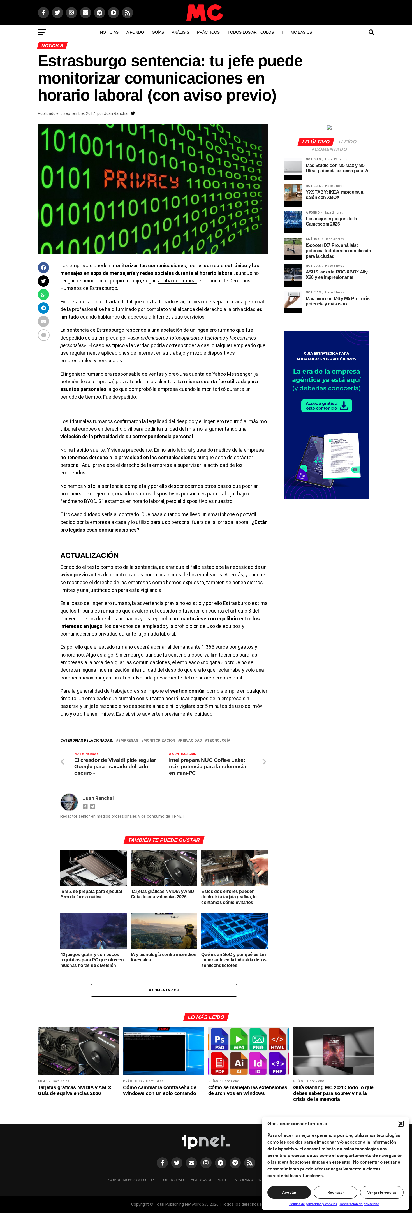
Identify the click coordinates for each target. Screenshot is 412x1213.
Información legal (254, 1180)
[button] (401, 1123)
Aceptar (289, 1193)
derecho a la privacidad (230, 309)
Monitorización (159, 741)
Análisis (180, 32)
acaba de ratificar (177, 281)
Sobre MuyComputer (131, 1180)
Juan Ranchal (116, 113)
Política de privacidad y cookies (313, 1204)
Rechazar (335, 1193)
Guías (158, 32)
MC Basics (301, 32)
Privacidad (191, 741)
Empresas (128, 741)
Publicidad (172, 1180)
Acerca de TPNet (209, 1180)
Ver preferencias (381, 1193)
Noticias (109, 32)
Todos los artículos (251, 32)
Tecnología (218, 741)
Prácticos (208, 32)
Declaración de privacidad (359, 1204)
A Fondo (135, 32)
